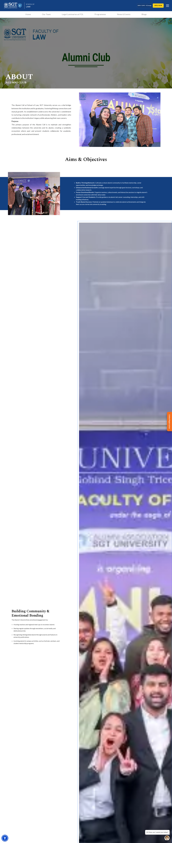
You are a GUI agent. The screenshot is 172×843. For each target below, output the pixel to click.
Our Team (46, 14)
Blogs (144, 14)
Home (28, 14)
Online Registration (170, 421)
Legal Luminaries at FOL (72, 14)
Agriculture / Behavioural (144, 6)
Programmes (100, 14)
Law (30, 5)
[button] (5, 838)
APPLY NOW (158, 5)
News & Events (123, 14)
